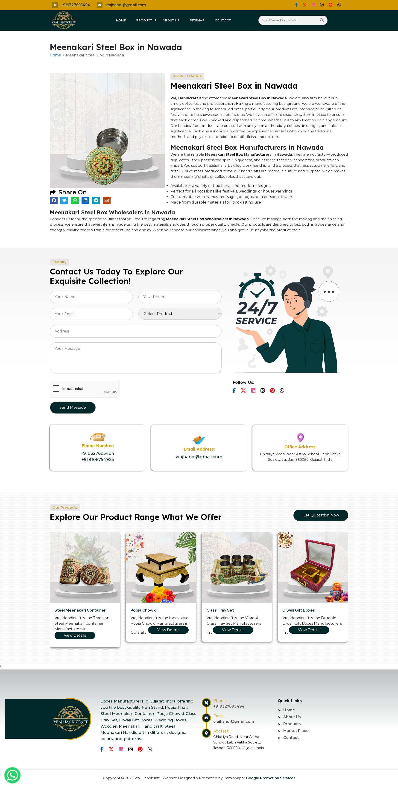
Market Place (296, 731)
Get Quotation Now (321, 515)
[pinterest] (330, 5)
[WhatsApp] (339, 5)
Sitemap (197, 20)
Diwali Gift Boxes (299, 610)
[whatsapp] (12, 775)
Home (121, 20)
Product (144, 20)
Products (292, 724)
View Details (75, 635)
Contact (223, 20)
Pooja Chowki (144, 610)
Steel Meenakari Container (80, 610)
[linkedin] (313, 5)
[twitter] (305, 5)
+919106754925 (98, 459)
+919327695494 (75, 5)
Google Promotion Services (270, 778)
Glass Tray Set (220, 610)
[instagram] (322, 5)
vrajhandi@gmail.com (125, 5)
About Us (171, 20)
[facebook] (296, 5)
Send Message (72, 407)
